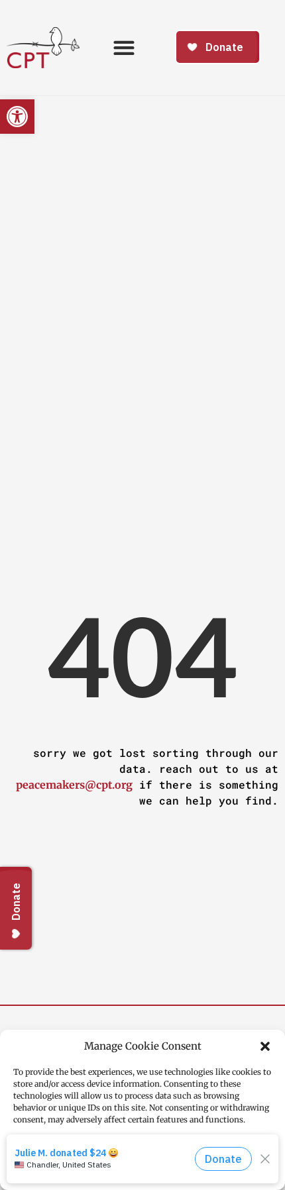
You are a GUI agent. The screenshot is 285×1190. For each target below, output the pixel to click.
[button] (265, 1046)
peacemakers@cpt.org (74, 784)
